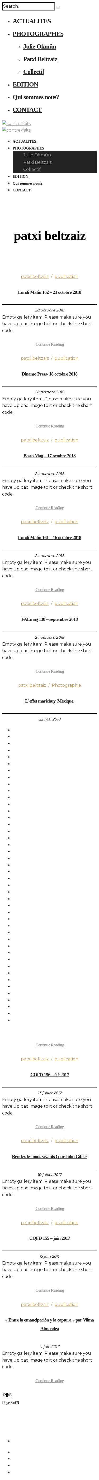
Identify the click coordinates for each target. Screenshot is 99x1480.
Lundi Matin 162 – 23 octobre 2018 (49, 292)
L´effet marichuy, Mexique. (49, 701)
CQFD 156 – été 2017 (49, 1074)
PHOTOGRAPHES (38, 33)
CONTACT (27, 109)
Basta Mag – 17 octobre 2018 (49, 455)
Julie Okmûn (39, 46)
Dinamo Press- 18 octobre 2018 (49, 374)
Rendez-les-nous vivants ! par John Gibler (49, 1156)
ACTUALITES (32, 21)
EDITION (25, 84)
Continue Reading (49, 344)
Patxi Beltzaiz (40, 59)
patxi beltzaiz (35, 276)
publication (66, 276)
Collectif (33, 71)
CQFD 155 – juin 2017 (49, 1238)
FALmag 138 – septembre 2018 (49, 619)
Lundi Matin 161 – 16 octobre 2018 (49, 537)
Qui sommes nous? (36, 97)
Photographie (66, 685)
